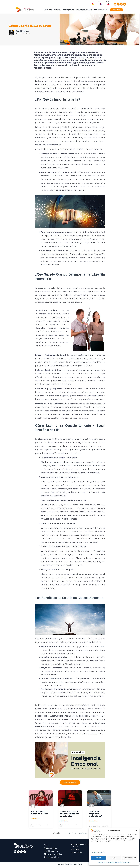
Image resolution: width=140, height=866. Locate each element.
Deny (114, 858)
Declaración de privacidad (114, 862)
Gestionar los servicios (98, 852)
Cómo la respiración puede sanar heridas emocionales (69, 814)
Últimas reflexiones (100, 10)
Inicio (46, 10)
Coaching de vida (68, 10)
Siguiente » (83, 833)
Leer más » (34, 819)
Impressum (126, 862)
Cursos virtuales (54, 10)
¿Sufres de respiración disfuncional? (95, 814)
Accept (98, 858)
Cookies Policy (102, 862)
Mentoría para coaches (84, 10)
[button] (136, 831)
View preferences (130, 858)
